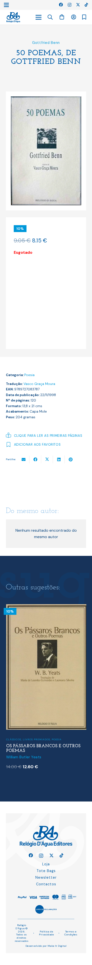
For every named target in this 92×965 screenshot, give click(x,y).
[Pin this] (71, 459)
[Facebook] (61, 5)
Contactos (46, 884)
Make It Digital (57, 945)
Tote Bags (46, 871)
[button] (50, 17)
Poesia (29, 375)
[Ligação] (13, 17)
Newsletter (46, 877)
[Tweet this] (47, 459)
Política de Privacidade (46, 933)
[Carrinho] (61, 17)
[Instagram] (69, 5)
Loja (46, 864)
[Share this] (35, 459)
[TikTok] (86, 5)
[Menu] (38, 17)
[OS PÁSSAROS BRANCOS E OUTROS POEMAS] (46, 607)
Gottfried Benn (46, 42)
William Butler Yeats (23, 757)
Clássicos (13, 739)
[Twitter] (78, 5)
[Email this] (23, 459)
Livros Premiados (36, 739)
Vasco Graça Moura (39, 384)
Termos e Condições (70, 933)
